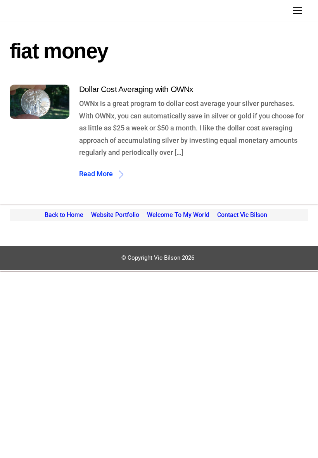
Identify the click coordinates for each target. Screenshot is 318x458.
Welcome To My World (178, 215)
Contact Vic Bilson (242, 215)
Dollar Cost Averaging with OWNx (136, 89)
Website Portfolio (115, 215)
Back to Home (64, 215)
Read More (96, 174)
